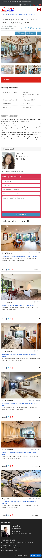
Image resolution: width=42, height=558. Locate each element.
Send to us (32, 33)
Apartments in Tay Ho (27, 14)
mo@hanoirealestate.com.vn (14, 171)
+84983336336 (6, 1)
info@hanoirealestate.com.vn (22, 533)
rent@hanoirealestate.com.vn (22, 1)
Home (3, 14)
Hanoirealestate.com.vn (10, 550)
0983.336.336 (36, 555)
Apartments (12, 14)
